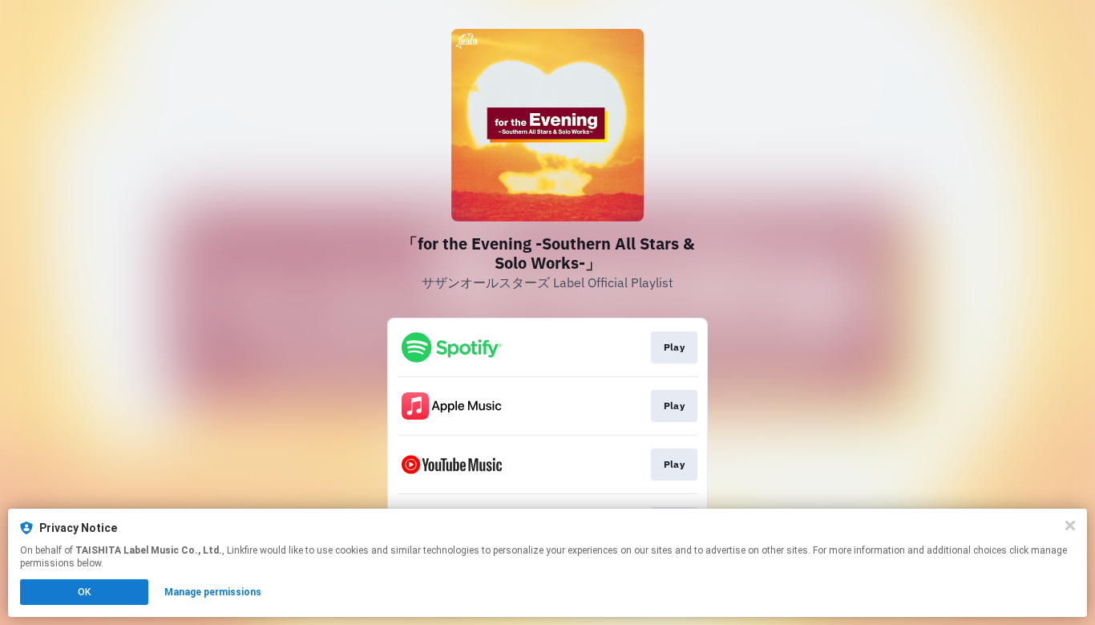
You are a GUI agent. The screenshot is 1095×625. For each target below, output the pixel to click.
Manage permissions (212, 592)
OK (84, 592)
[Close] (1070, 525)
